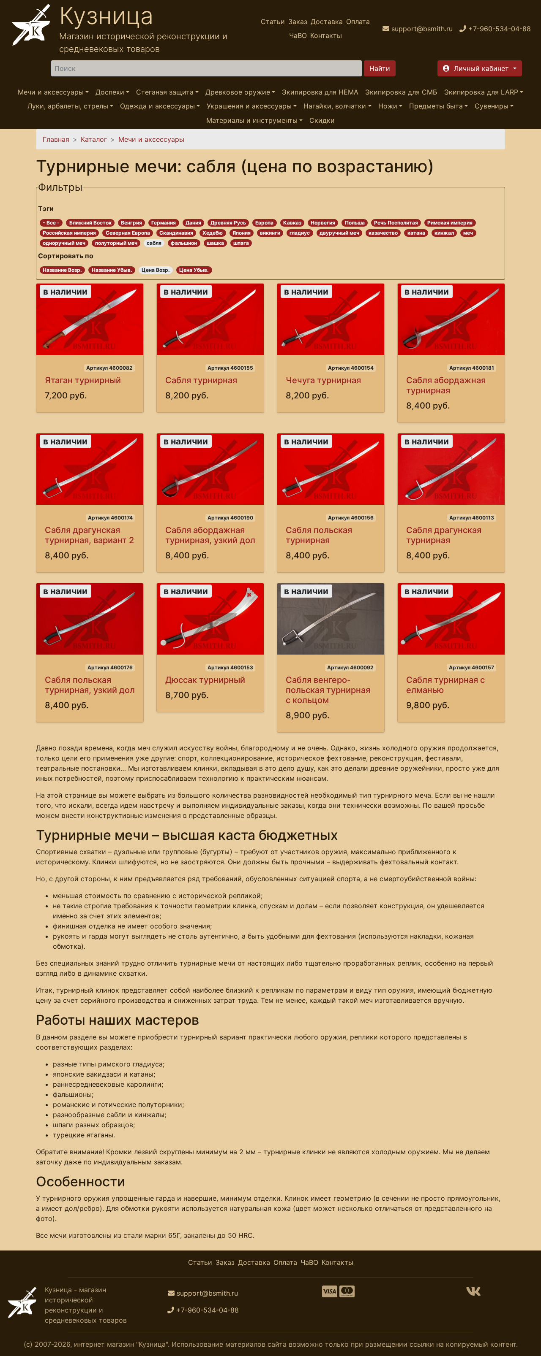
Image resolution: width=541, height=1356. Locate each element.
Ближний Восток (90, 222)
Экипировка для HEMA (320, 92)
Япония (241, 233)
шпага (241, 243)
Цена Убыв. (194, 270)
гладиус (300, 233)
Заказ (297, 21)
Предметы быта (436, 106)
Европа (264, 222)
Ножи (387, 106)
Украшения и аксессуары (249, 106)
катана (416, 233)
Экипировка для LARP (481, 92)
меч (468, 233)
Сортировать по (65, 256)
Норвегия (323, 222)
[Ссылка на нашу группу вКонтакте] (473, 1294)
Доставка (327, 21)
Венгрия (131, 222)
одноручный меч (64, 243)
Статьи (273, 21)
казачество (383, 233)
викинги (270, 233)
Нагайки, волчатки (334, 106)
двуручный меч (339, 233)
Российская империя (69, 233)
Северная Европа (128, 233)
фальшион (184, 243)
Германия (163, 222)
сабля (154, 243)
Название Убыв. (112, 270)
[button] (479, 68)
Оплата (358, 21)
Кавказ (292, 222)
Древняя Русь (228, 222)
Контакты (326, 35)
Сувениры (491, 106)
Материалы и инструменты (252, 120)
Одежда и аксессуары (157, 106)
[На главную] (31, 28)
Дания (193, 222)
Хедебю (212, 233)
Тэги (46, 208)
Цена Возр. (156, 270)
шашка (215, 243)
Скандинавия (176, 233)
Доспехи (110, 92)
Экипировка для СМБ (401, 92)
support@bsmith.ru (207, 1293)
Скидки (322, 120)
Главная (56, 139)
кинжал (444, 233)
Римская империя (450, 222)
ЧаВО (298, 35)
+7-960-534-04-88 (207, 1310)
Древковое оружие (237, 92)
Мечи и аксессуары (51, 92)
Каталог (94, 139)
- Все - (51, 222)
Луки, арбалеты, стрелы (67, 106)
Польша (355, 222)
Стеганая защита (165, 92)
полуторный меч (116, 243)
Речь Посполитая (396, 222)
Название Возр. (62, 270)
